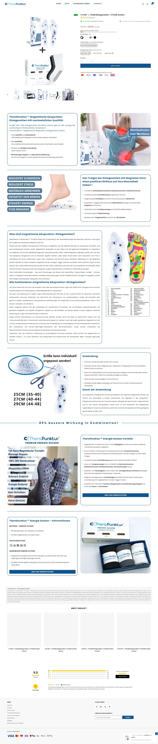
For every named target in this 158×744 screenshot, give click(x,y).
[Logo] (16, 4)
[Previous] (9, 94)
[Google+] (101, 706)
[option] (42, 50)
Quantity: (83, 58)
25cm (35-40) (85, 53)
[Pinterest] (109, 706)
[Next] (76, 94)
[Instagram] (105, 706)
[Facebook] (96, 706)
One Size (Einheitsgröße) (88, 45)
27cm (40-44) (97, 53)
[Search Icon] (143, 4)
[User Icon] (147, 4)
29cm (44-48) (109, 53)
